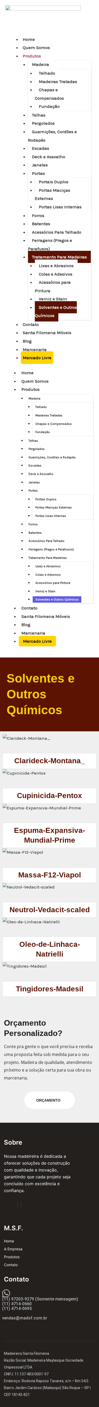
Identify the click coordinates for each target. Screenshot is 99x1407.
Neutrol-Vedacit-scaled (50, 910)
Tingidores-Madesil (49, 989)
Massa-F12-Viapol (49, 875)
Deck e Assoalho (48, 156)
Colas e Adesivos (55, 274)
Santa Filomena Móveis (47, 332)
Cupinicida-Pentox (49, 795)
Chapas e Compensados (49, 94)
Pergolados (43, 123)
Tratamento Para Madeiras (59, 257)
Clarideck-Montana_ (49, 761)
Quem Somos (36, 47)
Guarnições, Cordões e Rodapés (52, 136)
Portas (38, 173)
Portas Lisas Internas (60, 206)
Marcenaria (35, 349)
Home (29, 39)
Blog (27, 341)
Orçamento (48, 1100)
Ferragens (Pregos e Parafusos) (50, 244)
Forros (38, 215)
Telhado (47, 73)
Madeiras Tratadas (58, 81)
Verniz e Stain (53, 298)
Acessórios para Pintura (53, 286)
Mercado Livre (37, 357)
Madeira (40, 64)
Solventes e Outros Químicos (56, 311)
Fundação (49, 106)
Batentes (41, 223)
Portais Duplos (53, 181)
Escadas (40, 148)
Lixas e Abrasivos (56, 265)
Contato (31, 324)
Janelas (40, 164)
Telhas (38, 115)
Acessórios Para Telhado (56, 232)
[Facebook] (17, 1205)
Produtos (32, 56)
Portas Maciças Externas (52, 194)
